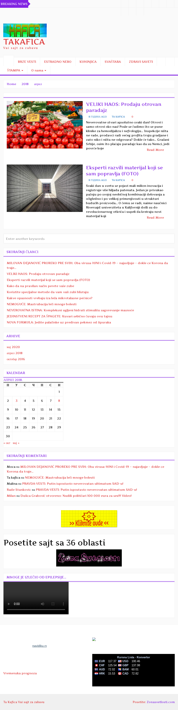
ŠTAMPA (14, 70)
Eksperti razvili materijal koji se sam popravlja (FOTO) (48, 280)
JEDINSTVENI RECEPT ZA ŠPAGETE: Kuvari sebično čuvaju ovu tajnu (59, 316)
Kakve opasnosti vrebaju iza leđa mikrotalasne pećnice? (49, 298)
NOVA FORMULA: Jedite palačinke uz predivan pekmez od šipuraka (59, 322)
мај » (16, 443)
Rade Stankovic (19, 489)
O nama (37, 70)
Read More (156, 150)
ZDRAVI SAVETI (141, 61)
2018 (25, 84)
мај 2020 (13, 347)
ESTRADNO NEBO (57, 61)
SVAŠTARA (113, 61)
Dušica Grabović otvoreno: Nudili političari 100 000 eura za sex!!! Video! (76, 495)
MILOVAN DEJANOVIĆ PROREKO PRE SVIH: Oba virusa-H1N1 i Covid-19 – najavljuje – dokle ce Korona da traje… (87, 265)
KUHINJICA (88, 61)
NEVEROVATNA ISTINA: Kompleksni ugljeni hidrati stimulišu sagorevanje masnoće (70, 310)
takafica (24, 42)
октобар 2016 (16, 359)
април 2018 (15, 353)
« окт (6, 443)
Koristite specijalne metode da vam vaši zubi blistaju (48, 292)
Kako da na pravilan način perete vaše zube (40, 286)
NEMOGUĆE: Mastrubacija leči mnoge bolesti (41, 304)
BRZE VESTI (27, 61)
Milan (11, 495)
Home (11, 84)
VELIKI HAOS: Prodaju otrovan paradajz (38, 274)
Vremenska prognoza (20, 673)
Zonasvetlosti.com (161, 702)
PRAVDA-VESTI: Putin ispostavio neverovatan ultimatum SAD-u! (72, 483)
